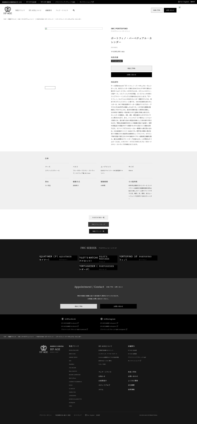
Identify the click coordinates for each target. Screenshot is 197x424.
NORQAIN (72, 402)
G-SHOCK (72, 388)
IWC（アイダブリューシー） (26, 19)
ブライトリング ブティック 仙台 (65, 2)
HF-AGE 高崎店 (46, 2)
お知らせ (101, 376)
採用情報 (131, 389)
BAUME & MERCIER (74, 374)
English (186, 2)
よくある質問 (133, 381)
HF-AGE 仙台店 (31, 2)
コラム (101, 389)
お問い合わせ (131, 75)
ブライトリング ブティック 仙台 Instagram (112, 329)
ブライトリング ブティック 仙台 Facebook (73, 329)
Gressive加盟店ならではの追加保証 (108, 357)
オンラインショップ (86, 2)
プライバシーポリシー (46, 415)
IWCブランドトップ (98, 224)
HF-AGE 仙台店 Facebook (69, 323)
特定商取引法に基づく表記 (63, 415)
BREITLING (72, 354)
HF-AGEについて (35, 10)
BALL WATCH (73, 371)
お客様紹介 (102, 381)
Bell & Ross (72, 378)
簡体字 (193, 2)
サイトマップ (77, 415)
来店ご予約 (131, 68)
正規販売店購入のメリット (105, 350)
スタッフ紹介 (102, 364)
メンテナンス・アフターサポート (107, 354)
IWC (70, 360)
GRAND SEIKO (73, 357)
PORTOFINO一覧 (98, 217)
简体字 (98, 415)
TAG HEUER (72, 367)
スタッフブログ (104, 385)
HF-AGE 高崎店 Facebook (69, 326)
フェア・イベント (62, 10)
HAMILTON (72, 392)
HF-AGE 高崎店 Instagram (108, 326)
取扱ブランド (20, 10)
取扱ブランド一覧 (98, 231)
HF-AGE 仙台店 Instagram (108, 323)
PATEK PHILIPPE (74, 350)
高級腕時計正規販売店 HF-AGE (12, 2)
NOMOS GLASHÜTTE (75, 399)
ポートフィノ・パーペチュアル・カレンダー (68, 19)
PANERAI (71, 364)
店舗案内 (48, 10)
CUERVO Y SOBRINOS (75, 381)
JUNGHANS (72, 395)
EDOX (71, 385)
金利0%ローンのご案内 (105, 360)
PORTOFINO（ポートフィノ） (45, 19)
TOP (5, 19)
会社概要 (131, 385)
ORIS (70, 406)
